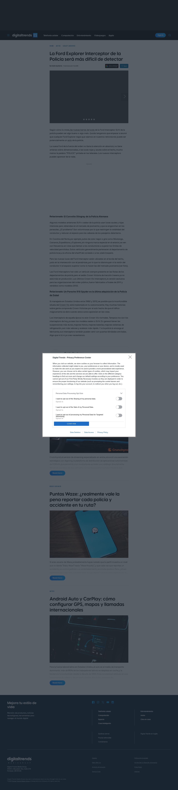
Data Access (89, 432)
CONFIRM (71, 424)
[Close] (131, 357)
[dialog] (89, 395)
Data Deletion (75, 432)
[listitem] (89, 393)
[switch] (119, 398)
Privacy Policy (102, 432)
